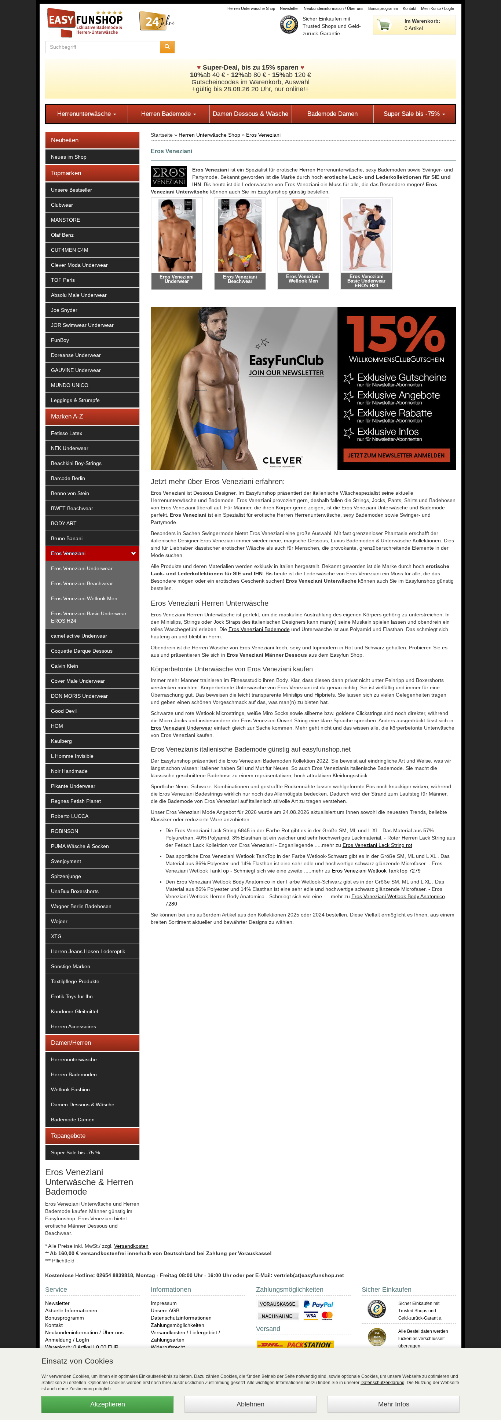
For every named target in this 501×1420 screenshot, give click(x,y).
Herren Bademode (167, 113)
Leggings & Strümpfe (75, 400)
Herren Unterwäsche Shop (251, 8)
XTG (56, 936)
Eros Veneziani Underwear (82, 568)
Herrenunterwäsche (85, 113)
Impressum (164, 1303)
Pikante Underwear (73, 786)
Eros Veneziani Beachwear (82, 583)
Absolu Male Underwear (79, 295)
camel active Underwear (79, 636)
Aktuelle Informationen (71, 1310)
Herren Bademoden (74, 1074)
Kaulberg (61, 741)
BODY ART (64, 523)
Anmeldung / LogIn (67, 1340)
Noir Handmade (69, 771)
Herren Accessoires (73, 1026)
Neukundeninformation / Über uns (333, 8)
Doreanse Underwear (76, 355)
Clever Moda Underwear (79, 265)
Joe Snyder (64, 310)
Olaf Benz (62, 235)
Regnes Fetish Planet (76, 801)
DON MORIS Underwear (79, 696)
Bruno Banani (67, 538)
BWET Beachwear (72, 508)
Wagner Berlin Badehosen (81, 906)
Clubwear (62, 205)
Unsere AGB (165, 1310)
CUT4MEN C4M (69, 250)
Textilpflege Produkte (75, 981)
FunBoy (60, 340)
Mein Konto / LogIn (437, 8)
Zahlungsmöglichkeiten (177, 1325)
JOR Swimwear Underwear (82, 325)
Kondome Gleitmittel (74, 1011)
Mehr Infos (393, 1404)
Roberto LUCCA (69, 816)
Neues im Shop (69, 157)
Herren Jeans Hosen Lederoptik (88, 951)
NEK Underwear (69, 448)
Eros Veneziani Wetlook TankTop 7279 (376, 871)
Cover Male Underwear (78, 681)
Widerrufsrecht (168, 1347)
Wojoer (59, 921)
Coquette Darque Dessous (82, 651)
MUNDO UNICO (69, 385)
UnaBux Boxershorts (75, 891)
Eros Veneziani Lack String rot (377, 845)
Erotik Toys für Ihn (72, 996)
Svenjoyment (66, 861)
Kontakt (409, 8)
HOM (57, 726)
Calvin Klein (64, 666)
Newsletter (289, 8)
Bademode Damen (332, 113)
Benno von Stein (70, 493)
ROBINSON (64, 831)
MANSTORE (65, 220)
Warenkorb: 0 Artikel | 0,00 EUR (81, 1347)
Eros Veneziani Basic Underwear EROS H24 (89, 617)
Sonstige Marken (70, 966)
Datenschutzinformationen (181, 1318)
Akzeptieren (107, 1404)
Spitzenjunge (66, 876)
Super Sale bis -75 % (75, 1152)
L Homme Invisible (72, 756)
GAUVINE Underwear (76, 370)
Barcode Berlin (68, 478)
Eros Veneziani (68, 553)
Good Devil (64, 711)
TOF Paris (63, 280)
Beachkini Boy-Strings (76, 463)
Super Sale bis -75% (413, 113)
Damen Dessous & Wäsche (250, 113)
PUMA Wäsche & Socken (80, 846)
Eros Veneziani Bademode (259, 629)
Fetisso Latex (66, 433)
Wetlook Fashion (70, 1089)
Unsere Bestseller (71, 190)
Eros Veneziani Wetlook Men (84, 598)
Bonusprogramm (383, 8)
